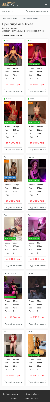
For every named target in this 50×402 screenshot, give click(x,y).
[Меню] (46, 4)
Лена (30, 215)
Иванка (31, 157)
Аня (5, 157)
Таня (32, 41)
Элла (8, 41)
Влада (30, 332)
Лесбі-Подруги (10, 273)
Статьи (14, 398)
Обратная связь (32, 398)
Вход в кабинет (32, 394)
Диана (6, 332)
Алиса (8, 99)
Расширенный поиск (38, 11)
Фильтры (6, 11)
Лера (6, 215)
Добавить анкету (10, 394)
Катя (32, 99)
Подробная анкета (13, 91)
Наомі (30, 273)
